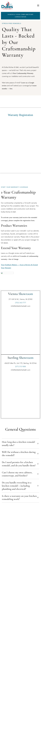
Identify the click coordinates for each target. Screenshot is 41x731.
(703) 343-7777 (20, 302)
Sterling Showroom (20, 358)
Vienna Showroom (20, 294)
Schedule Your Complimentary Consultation (20, 16)
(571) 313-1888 (20, 366)
